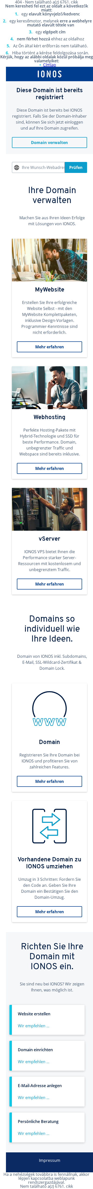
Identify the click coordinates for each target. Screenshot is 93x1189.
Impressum (49, 1160)
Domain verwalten (49, 142)
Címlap (49, 65)
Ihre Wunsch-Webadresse (43, 167)
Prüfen (76, 167)
